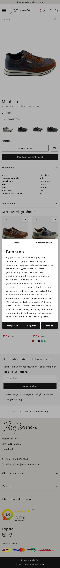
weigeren (31, 325)
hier (38, 305)
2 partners (38, 272)
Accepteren (12, 325)
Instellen (49, 325)
